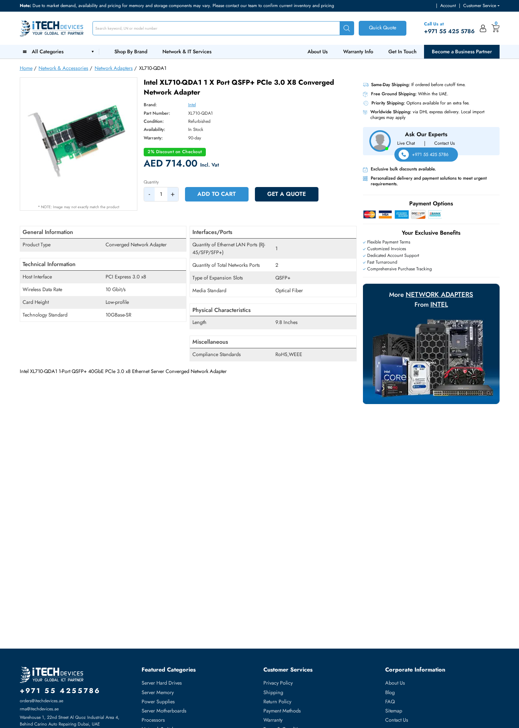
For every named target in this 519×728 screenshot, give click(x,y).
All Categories (49, 51)
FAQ (390, 701)
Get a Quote (286, 194)
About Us (318, 51)
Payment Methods (282, 710)
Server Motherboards (164, 710)
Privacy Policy (278, 682)
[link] (483, 28)
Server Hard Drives (162, 682)
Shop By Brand (130, 51)
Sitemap (393, 710)
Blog (390, 692)
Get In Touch (402, 51)
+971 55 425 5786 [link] (449, 31)
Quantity (151, 182)
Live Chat (406, 143)
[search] (347, 28)
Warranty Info (358, 51)
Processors (153, 719)
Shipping (273, 692)
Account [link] (448, 5)
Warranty (272, 719)
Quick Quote (382, 27)
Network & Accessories (63, 68)
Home (26, 68)
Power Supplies (158, 701)
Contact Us (444, 143)
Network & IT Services (186, 51)
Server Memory (158, 692)
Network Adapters (114, 68)
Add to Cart (216, 194)
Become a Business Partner (462, 51)
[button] (481, 5)
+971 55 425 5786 (430, 154)
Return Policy (277, 701)
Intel (192, 105)
